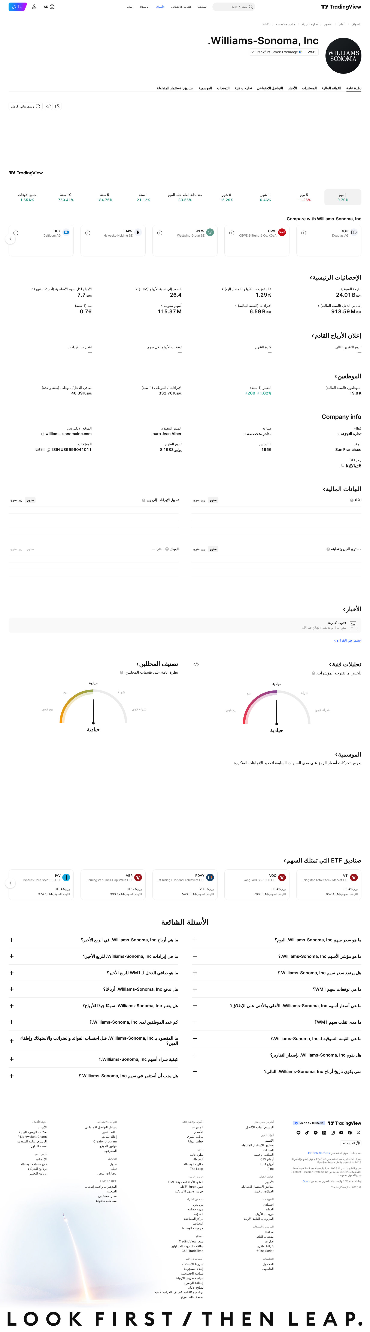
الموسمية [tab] (205, 88)
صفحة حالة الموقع (192, 1297)
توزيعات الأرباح (264, 1214)
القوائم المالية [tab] (331, 88)
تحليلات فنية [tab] (243, 88)
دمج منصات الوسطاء (34, 1164)
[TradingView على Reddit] (298, 1133)
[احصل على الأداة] (48, 106)
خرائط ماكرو (265, 1246)
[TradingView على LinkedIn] (324, 1133)
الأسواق (160, 6)
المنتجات (202, 6)
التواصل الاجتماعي (181, 6)
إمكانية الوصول (193, 1283)
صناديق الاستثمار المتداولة (257, 1145)
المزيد (130, 6)
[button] (194, 7)
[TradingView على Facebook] (350, 1133)
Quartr (306, 1181)
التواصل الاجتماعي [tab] (270, 88)
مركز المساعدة (193, 1218)
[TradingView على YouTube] (341, 1133)
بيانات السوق (195, 1136)
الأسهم (269, 1140)
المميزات (197, 1127)
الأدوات (42, 1127)
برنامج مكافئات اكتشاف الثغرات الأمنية (179, 1292)
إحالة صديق (109, 1136)
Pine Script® (265, 1251)
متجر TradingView (191, 1241)
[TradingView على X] (358, 1133)
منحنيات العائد (265, 1236)
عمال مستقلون (107, 1196)
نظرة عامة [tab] (353, 88)
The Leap (196, 1168)
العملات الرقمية (264, 1154)
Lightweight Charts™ (32, 1136)
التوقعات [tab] (223, 88)
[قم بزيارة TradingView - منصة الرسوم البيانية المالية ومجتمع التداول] (26, 173)
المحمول (268, 1264)
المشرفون (110, 1150)
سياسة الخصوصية (192, 1273)
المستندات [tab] (309, 88)
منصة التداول (38, 1146)
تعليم (113, 1168)
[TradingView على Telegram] (316, 1133)
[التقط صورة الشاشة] (57, 106)
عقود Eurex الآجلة (191, 1186)
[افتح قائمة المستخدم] (34, 7)
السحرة (112, 1191)
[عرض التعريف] (338, 289)
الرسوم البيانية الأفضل (260, 1127)
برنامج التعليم (38, 1173)
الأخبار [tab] (292, 88)
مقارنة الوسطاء (193, 1164)
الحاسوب (268, 1268)
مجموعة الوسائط (192, 1228)
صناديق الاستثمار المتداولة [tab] (175, 88)
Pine (271, 1168)
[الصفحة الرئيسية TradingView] (341, 7)
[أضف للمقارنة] (303, 233)
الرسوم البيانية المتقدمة (32, 1141)
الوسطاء (144, 6)
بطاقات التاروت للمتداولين (187, 1246)
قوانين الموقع (108, 1146)
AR (46, 7)
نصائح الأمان (195, 1287)
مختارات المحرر (107, 1173)
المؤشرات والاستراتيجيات (101, 1186)
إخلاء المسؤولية (193, 1268)
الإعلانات (41, 1159)
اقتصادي (268, 1204)
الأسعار (198, 1132)
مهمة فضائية (195, 1209)
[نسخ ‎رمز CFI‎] (342, 466)
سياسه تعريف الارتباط (189, 1278)
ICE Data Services (319, 1153)
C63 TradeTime (192, 1251)
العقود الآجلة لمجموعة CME (185, 1182)
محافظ (269, 1232)
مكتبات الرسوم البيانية (33, 1132)
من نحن (198, 1204)
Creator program (105, 1141)
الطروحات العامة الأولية (259, 1218)
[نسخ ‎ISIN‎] (49, 450)
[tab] (213, 500)
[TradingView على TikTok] (307, 1133)
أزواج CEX (267, 1159)
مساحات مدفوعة (106, 1200)
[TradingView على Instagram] (333, 1133)
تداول (113, 1164)
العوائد (270, 1209)
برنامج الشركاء (37, 1168)
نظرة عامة (196, 1154)
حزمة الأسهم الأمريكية (189, 1191)
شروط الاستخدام (192, 1264)
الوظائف (198, 1223)
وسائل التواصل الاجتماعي (101, 1127)
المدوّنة (198, 1214)
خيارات (269, 1241)
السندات (268, 1150)
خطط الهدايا (195, 1141)
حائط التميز (110, 1132)
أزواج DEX (267, 1164)
